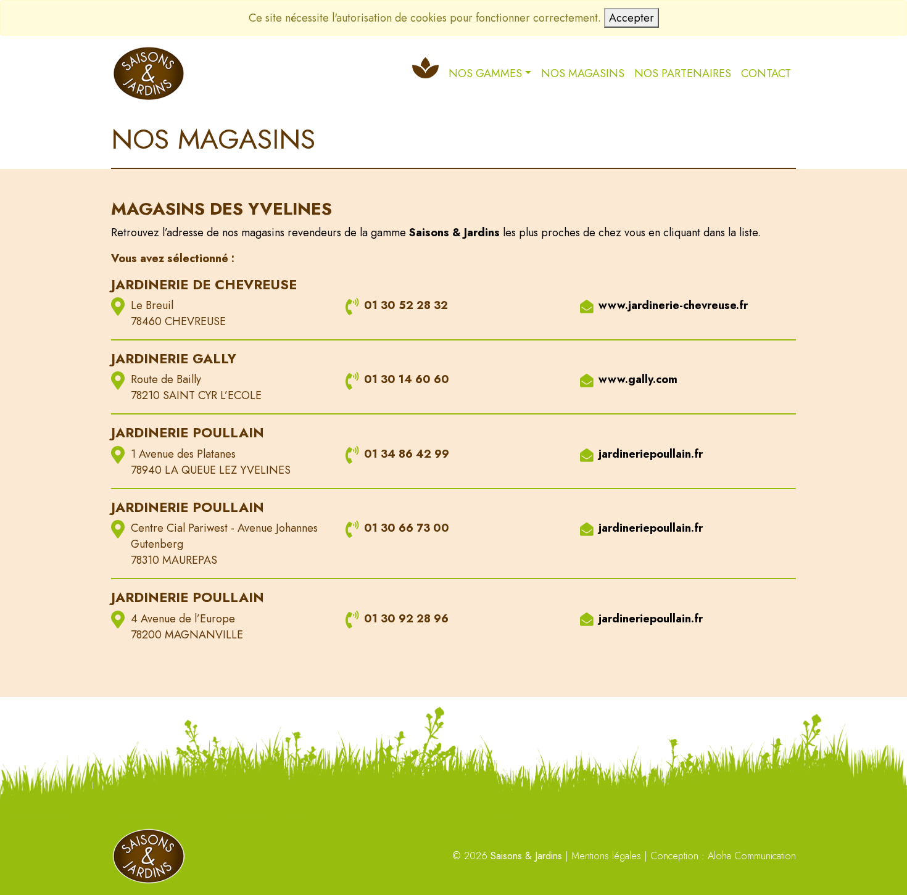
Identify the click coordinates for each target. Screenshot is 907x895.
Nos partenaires (682, 73)
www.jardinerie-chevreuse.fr (673, 305)
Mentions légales (606, 856)
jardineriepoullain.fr (650, 454)
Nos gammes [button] (485, 73)
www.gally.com (637, 379)
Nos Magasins (582, 73)
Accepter (631, 18)
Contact (766, 73)
